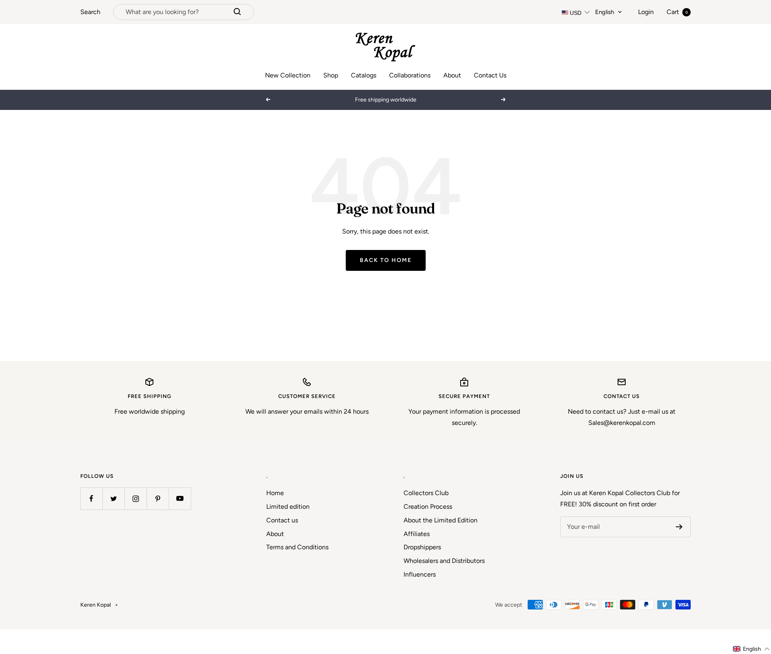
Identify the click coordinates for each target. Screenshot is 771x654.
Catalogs (363, 75)
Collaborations (409, 75)
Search (90, 12)
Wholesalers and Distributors (444, 561)
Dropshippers (422, 547)
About (452, 75)
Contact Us (490, 75)
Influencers (420, 574)
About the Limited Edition (440, 520)
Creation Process (428, 506)
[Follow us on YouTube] (180, 498)
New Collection (287, 75)
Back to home (386, 260)
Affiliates (417, 534)
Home (275, 493)
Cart (677, 12)
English (604, 12)
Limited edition (288, 506)
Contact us (282, 520)
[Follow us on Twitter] (113, 498)
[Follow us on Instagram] (135, 498)
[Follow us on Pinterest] (158, 498)
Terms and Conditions (297, 547)
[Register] (679, 527)
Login (646, 12)
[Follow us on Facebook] (91, 498)
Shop (330, 75)
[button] (751, 649)
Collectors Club (426, 493)
